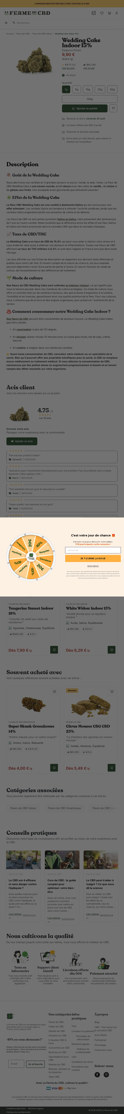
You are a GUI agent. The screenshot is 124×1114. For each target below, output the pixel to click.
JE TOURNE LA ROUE (93, 558)
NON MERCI (93, 566)
